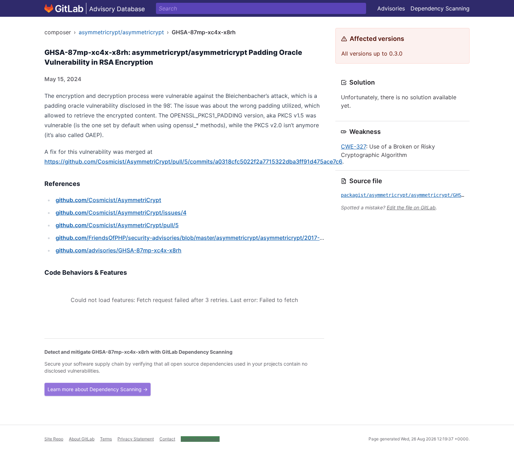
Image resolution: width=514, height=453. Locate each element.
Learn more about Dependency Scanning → (98, 389)
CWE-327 (353, 146)
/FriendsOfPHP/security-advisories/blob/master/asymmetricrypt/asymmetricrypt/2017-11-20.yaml (202, 237)
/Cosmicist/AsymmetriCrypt (108, 199)
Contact (167, 438)
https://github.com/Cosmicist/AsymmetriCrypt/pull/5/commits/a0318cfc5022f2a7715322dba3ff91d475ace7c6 (193, 161)
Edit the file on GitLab (411, 207)
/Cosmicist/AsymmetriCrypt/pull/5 (117, 225)
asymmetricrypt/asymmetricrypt (121, 32)
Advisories (391, 8)
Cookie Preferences (200, 438)
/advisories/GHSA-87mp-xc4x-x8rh (118, 250)
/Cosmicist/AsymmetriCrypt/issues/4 (121, 212)
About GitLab (81, 438)
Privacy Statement (135, 438)
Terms (106, 438)
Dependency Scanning (440, 8)
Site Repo (53, 438)
